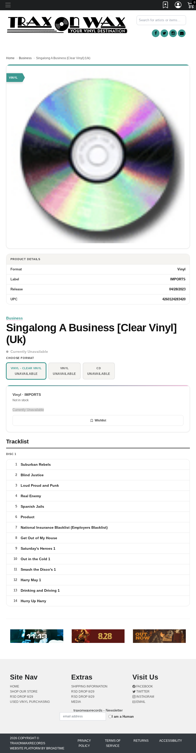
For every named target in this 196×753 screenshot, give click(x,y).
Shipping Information (89, 686)
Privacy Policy (84, 743)
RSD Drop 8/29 (21, 696)
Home (10, 58)
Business (25, 58)
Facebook (144, 686)
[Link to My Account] (178, 6)
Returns (141, 741)
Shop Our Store (24, 691)
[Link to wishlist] (165, 6)
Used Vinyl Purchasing (30, 702)
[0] (191, 6)
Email (140, 702)
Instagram (145, 696)
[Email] (181, 33)
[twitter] (164, 33)
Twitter (143, 691)
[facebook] (155, 33)
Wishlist (100, 420)
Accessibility (170, 741)
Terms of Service (112, 743)
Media (76, 702)
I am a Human (123, 716)
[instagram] (173, 33)
